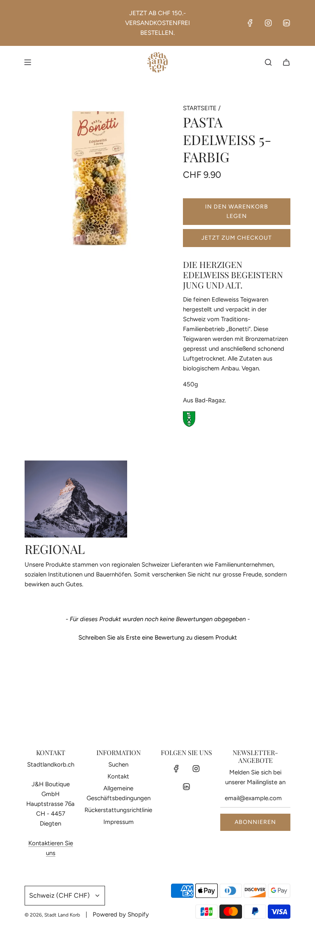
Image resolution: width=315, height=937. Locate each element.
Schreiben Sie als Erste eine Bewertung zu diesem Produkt (157, 637)
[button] (157, 636)
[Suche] (268, 62)
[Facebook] (250, 23)
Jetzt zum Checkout (236, 237)
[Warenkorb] (286, 62)
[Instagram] (268, 23)
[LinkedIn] (286, 23)
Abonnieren (255, 822)
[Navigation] (27, 62)
